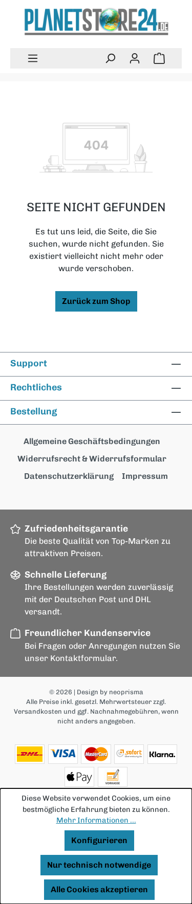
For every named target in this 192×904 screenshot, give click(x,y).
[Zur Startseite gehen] (96, 22)
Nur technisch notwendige (99, 865)
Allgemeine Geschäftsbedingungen (92, 441)
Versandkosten (38, 711)
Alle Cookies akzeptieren (99, 889)
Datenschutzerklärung (69, 476)
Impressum (145, 476)
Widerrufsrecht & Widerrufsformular (91, 459)
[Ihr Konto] (134, 58)
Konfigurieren (99, 840)
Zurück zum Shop (96, 301)
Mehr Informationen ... (96, 820)
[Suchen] (110, 58)
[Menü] (32, 58)
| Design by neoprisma (108, 692)
